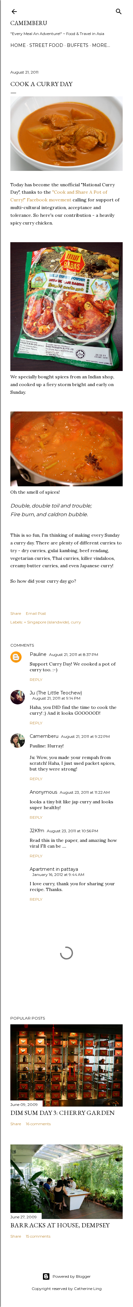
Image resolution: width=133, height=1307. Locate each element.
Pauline (38, 654)
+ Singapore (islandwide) (46, 622)
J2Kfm (37, 831)
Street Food (46, 45)
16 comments (38, 1123)
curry (76, 622)
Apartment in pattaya (54, 869)
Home (18, 45)
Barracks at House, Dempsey (59, 1225)
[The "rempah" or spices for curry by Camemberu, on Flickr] (66, 369)
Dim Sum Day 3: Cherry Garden (62, 1112)
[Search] (119, 10)
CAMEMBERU (28, 23)
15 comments (38, 1236)
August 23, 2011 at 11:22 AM (85, 792)
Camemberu (44, 736)
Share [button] (15, 613)
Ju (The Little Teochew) (56, 693)
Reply (36, 679)
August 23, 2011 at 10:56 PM (72, 830)
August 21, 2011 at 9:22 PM (85, 736)
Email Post (36, 613)
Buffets (77, 45)
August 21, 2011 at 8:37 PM (73, 654)
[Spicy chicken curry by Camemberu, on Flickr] (66, 169)
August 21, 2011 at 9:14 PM (56, 698)
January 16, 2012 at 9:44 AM (58, 874)
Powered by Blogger (72, 1276)
